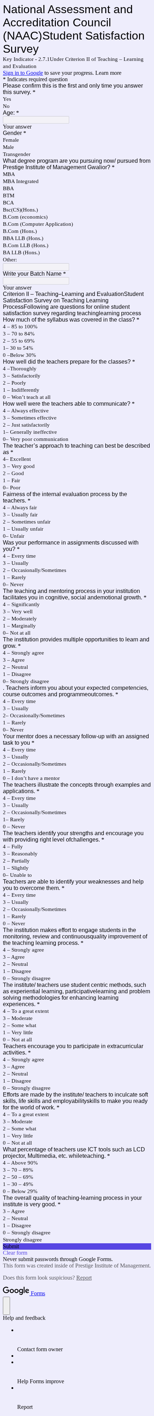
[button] (77, 1246)
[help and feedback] (6, 1306)
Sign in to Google (23, 73)
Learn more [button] (108, 73)
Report (84, 1278)
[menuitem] (84, 1340)
